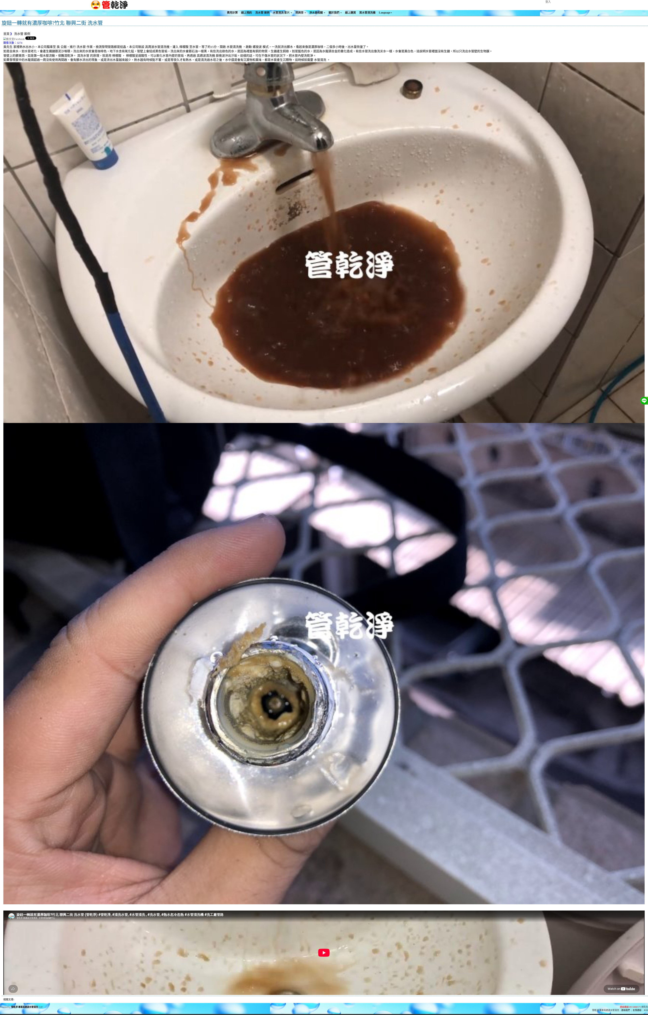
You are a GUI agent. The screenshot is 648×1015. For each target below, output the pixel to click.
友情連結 (637, 1010)
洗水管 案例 (262, 12)
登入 (548, 1)
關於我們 (334, 12)
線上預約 (246, 12)
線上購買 (350, 12)
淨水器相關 (316, 12)
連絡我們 (625, 1010)
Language (384, 12)
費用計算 (232, 12)
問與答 (299, 12)
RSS (646, 1010)
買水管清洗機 (367, 12)
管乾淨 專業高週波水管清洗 (24, 1007)
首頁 (6, 34)
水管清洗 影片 (281, 12)
